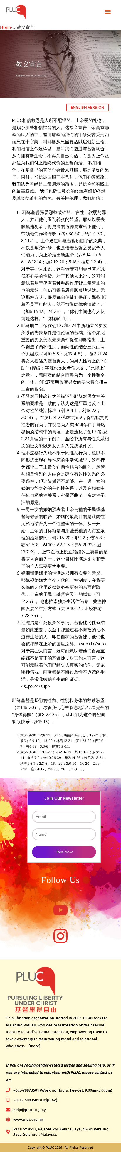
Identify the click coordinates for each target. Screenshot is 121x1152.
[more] (34, 1046)
